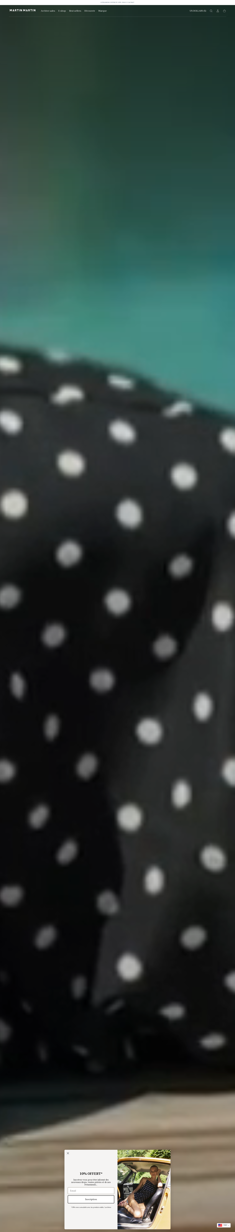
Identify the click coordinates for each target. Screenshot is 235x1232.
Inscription (91, 1199)
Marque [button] (102, 11)
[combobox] (224, 1225)
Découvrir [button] (89, 11)
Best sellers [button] (75, 11)
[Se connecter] (217, 11)
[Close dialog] (68, 1153)
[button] (198, 11)
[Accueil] (22, 10)
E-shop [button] (62, 11)
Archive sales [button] (48, 11)
